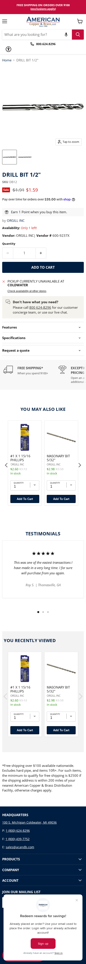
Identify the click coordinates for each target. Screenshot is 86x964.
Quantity (8, 243)
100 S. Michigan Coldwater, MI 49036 (29, 822)
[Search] (78, 34)
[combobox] (37, 34)
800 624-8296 (40, 307)
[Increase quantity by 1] (41, 253)
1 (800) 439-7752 (18, 839)
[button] (66, 34)
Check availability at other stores (26, 291)
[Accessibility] (8, 49)
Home (6, 60)
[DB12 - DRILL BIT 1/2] (9, 157)
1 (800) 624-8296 (18, 830)
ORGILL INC (15, 220)
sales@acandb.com (20, 847)
